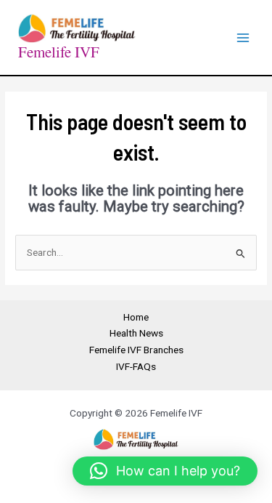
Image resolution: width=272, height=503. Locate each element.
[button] (165, 471)
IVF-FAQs (136, 366)
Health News (136, 333)
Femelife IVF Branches (136, 349)
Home (136, 317)
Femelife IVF (58, 51)
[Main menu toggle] (243, 37)
